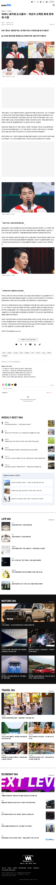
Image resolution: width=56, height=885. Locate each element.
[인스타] (41, 2)
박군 (4, 352)
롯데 (22, 352)
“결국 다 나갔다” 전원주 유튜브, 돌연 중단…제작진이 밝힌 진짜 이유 (19, 377)
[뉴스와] (28, 858)
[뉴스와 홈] (6, 5)
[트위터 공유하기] (25, 344)
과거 (33, 352)
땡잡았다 (5, 355)
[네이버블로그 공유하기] (30, 344)
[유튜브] (32, 2)
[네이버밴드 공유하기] (35, 344)
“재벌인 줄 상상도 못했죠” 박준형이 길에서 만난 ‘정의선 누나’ (17, 372)
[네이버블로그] (43, 2)
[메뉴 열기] (54, 5)
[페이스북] (35, 2)
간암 (44, 352)
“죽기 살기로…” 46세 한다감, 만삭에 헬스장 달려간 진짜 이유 (17, 370)
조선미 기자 (52, 24)
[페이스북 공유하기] (21, 344)
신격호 (16, 352)
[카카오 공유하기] (16, 344)
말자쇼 (9, 352)
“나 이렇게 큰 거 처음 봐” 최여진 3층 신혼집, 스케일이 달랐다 (17, 368)
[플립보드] (47, 2)
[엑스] (38, 2)
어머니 (38, 352)
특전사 (49, 352)
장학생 (27, 352)
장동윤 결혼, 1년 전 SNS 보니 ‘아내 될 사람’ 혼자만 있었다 (16, 374)
